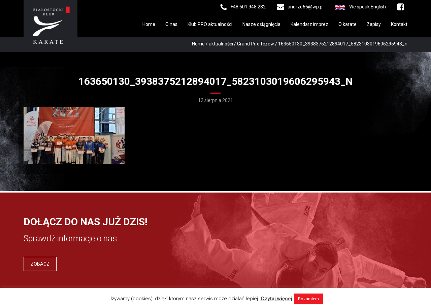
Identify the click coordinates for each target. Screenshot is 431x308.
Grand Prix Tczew (255, 43)
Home (148, 24)
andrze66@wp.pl (306, 6)
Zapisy (374, 24)
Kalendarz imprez (309, 24)
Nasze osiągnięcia (261, 24)
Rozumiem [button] (308, 298)
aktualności (221, 43)
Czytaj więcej (276, 299)
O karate (347, 24)
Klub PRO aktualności (210, 24)
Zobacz (40, 264)
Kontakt (399, 24)
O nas (171, 24)
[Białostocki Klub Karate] (50, 24)
